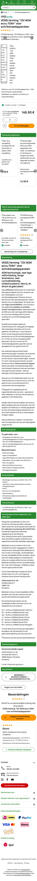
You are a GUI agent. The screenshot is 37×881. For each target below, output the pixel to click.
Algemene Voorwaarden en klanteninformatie (18, 859)
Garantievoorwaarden (23, 873)
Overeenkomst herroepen (14, 785)
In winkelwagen (23, 126)
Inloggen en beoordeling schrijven (19, 717)
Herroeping (18, 863)
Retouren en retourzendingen (23, 875)
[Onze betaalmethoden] (18, 825)
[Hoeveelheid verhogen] (15, 120)
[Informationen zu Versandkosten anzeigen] (8, 845)
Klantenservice (12, 775)
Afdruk (10, 863)
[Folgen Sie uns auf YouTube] (12, 779)
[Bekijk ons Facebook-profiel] (7, 779)
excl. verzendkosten (13, 111)
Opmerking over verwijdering (15, 251)
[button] (18, 36)
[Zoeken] (34, 7)
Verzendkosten (26, 869)
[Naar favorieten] (5, 126)
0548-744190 (13, 769)
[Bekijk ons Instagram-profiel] (2, 779)
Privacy (26, 863)
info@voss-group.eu (12, 664)
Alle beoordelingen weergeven (19, 749)
